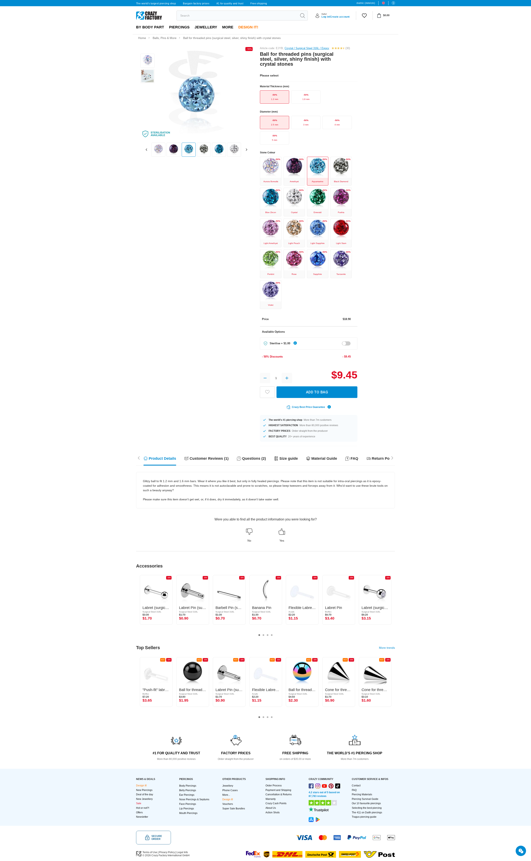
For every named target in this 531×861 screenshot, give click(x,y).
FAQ (354, 790)
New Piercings (144, 790)
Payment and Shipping (278, 790)
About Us (271, 807)
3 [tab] (268, 635)
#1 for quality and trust (230, 3)
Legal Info (182, 852)
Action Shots (273, 812)
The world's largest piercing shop (156, 3)
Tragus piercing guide (364, 816)
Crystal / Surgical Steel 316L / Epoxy (307, 48)
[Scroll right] (138, 457)
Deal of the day (144, 794)
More (227, 27)
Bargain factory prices (196, 3)
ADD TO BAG (317, 392)
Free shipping (258, 3)
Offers (139, 812)
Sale (138, 803)
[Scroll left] (392, 457)
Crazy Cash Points (276, 803)
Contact (356, 785)
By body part (150, 27)
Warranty (271, 799)
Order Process (274, 785)
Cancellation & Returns (279, 794)
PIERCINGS (179, 27)
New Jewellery (144, 799)
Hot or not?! (142, 807)
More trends (387, 647)
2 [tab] (263, 635)
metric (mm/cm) (366, 3)
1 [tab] (259, 635)
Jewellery (206, 27)
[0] (364, 15)
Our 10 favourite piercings (366, 803)
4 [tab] (272, 635)
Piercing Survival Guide (365, 799)
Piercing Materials (362, 794)
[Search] (302, 15)
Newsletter (142, 816)
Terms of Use (149, 852)
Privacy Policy (167, 852)
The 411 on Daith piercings (367, 812)
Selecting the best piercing (367, 807)
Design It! (248, 27)
